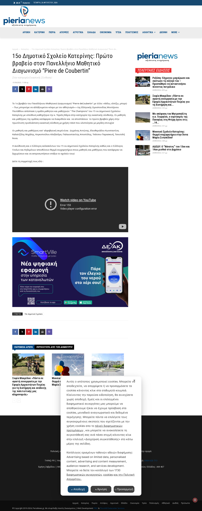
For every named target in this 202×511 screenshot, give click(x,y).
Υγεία (144, 503)
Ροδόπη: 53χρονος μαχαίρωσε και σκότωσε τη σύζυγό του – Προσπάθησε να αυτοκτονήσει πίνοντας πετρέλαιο (171, 82)
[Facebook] (15, 89)
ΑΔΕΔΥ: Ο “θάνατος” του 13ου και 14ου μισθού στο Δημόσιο (171, 148)
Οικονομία (134, 503)
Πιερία (94, 503)
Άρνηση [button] (102, 489)
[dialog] (101, 436)
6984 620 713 (150, 460)
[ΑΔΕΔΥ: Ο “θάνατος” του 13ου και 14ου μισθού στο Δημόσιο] (142, 150)
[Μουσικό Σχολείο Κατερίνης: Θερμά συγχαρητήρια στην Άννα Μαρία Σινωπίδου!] (70, 364)
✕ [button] (134, 380)
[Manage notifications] (195, 500)
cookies (108, 474)
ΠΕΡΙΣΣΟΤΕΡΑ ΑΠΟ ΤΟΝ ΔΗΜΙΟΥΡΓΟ (54, 347)
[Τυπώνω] (42, 89)
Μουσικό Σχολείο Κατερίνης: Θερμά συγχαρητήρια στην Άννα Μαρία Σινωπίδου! (170, 134)
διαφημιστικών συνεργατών (84, 474)
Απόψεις (104, 503)
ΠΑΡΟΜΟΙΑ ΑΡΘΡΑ (23, 347)
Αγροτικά (114, 503)
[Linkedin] (36, 89)
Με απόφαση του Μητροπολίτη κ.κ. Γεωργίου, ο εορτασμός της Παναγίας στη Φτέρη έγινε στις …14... (170, 118)
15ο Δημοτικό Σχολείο (34, 314)
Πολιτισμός (154, 503)
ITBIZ (95, 508)
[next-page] (19, 400)
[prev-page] (14, 400)
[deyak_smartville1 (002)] (70, 272)
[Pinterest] (29, 89)
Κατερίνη (25, 49)
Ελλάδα (124, 503)
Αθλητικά (166, 503)
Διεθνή (175, 503)
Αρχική (15, 49)
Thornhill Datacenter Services (112, 508)
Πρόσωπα (185, 503)
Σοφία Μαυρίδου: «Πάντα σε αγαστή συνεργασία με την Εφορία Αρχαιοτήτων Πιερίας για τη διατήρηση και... (170, 100)
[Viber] (49, 89)
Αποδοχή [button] (79, 489)
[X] (22, 89)
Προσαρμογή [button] (125, 489)
